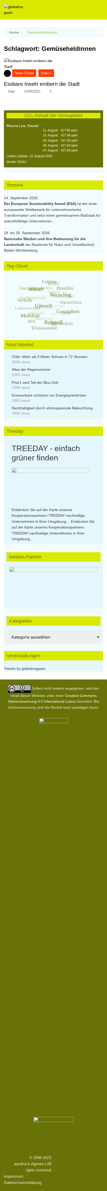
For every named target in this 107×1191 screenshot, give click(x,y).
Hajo (11, 91)
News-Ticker (24, 73)
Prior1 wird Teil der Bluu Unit (35, 382)
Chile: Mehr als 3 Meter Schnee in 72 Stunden (50, 357)
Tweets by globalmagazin (24, 668)
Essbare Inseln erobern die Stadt (42, 84)
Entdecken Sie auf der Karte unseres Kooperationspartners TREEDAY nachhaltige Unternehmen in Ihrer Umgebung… (48, 516)
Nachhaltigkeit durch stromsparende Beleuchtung (52, 408)
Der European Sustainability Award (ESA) (40, 204)
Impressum (13, 1176)
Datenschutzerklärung (22, 1182)
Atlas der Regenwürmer (31, 369)
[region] (53, 582)
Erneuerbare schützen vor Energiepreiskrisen (49, 395)
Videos (46, 73)
